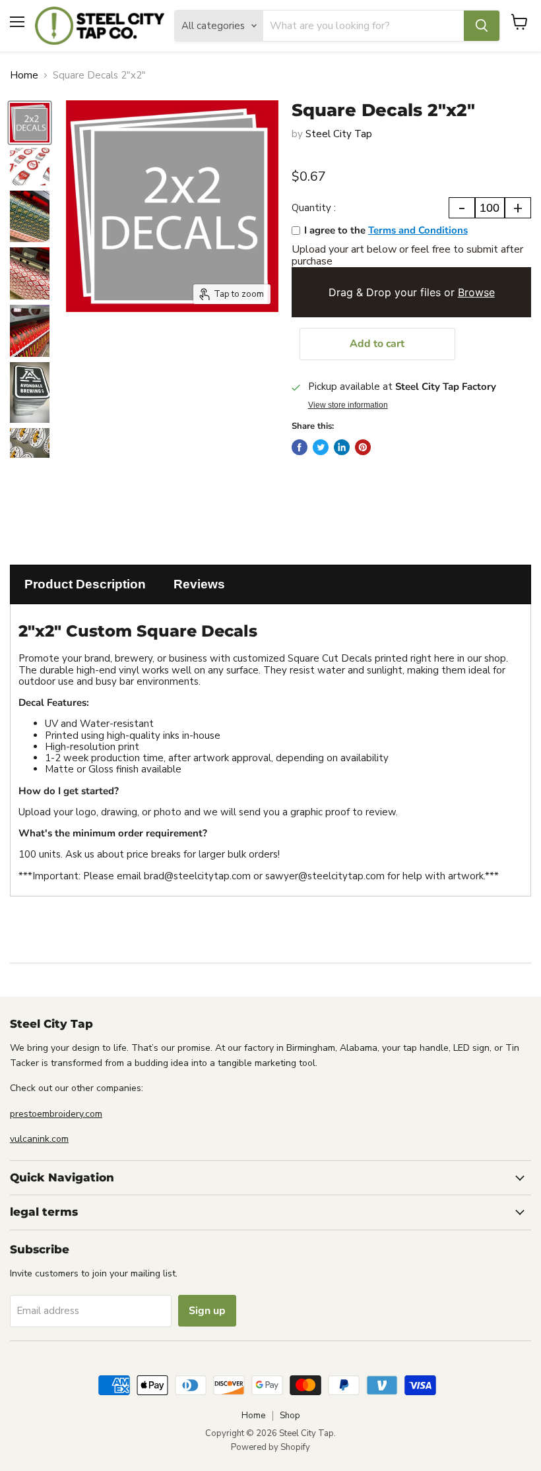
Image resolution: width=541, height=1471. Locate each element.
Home (24, 75)
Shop (290, 1416)
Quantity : (314, 208)
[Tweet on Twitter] (321, 447)
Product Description (85, 584)
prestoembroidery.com (56, 1114)
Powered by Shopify (270, 1447)
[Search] (481, 26)
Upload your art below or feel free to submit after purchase (407, 255)
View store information (348, 405)
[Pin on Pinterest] (363, 447)
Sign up (207, 1310)
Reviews (199, 584)
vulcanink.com (39, 1139)
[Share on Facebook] (299, 447)
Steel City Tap (338, 134)
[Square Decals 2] (30, 123)
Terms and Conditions (418, 230)
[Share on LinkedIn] (342, 447)
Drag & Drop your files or (411, 292)
